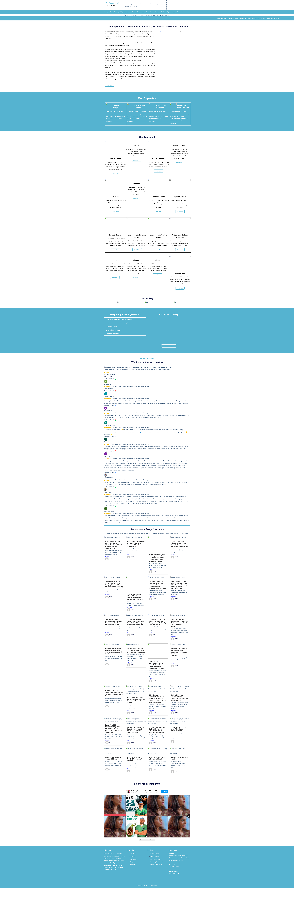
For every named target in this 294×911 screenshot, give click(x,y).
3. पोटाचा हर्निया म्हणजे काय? (111, 326)
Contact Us (180, 12)
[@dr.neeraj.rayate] (128, 791)
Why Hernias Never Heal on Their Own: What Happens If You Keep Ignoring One (136, 544)
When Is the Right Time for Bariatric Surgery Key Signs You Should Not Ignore (136, 700)
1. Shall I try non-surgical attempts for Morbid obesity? (119, 319)
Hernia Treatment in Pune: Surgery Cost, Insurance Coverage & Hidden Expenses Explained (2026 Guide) (157, 584)
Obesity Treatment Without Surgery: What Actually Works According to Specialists (179, 544)
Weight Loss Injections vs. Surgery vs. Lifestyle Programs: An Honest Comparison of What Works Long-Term (157, 557)
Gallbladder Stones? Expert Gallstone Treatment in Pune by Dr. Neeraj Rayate (179, 697)
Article (173, 12)
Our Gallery (149, 12)
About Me (112, 12)
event (110, 558)
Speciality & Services (123, 12)
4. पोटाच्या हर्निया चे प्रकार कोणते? (113, 330)
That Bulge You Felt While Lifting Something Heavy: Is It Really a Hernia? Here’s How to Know (135, 597)
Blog (168, 12)
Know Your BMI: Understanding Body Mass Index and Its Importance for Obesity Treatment (113, 728)
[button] (123, 12)
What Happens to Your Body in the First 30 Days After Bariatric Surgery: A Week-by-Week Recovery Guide (180, 584)
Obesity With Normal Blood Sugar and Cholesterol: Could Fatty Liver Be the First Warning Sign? (114, 544)
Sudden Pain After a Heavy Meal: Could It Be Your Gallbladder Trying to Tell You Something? (135, 622)
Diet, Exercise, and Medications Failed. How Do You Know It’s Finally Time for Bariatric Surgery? (179, 622)
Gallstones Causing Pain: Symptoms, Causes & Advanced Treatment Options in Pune (136, 729)
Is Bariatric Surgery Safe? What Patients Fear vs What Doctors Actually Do (114, 693)
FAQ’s (162, 12)
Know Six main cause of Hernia (179, 758)
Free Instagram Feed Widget (147, 839)
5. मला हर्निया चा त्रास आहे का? (112, 333)
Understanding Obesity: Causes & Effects (113, 758)
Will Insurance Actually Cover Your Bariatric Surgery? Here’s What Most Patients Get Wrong (114, 584)
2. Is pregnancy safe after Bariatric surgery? (117, 323)
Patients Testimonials (138, 12)
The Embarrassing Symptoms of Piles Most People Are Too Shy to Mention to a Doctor (113, 622)
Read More (107, 556)
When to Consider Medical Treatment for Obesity (135, 759)
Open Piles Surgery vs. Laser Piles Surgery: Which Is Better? (179, 729)
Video (157, 12)
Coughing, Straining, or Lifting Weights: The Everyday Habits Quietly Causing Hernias (157, 622)
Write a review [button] (108, 376)
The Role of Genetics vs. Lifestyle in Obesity (157, 758)
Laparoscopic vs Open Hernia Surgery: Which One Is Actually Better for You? (114, 651)
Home (106, 12)
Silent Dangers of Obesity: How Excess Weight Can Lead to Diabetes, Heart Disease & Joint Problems (157, 698)
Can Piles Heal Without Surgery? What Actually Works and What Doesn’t (136, 650)
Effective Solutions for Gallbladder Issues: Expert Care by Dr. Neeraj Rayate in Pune (157, 729)
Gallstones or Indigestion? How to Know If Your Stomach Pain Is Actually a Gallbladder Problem (157, 664)
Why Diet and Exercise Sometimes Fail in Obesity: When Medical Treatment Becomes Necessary (179, 652)
